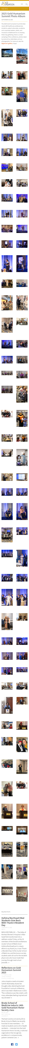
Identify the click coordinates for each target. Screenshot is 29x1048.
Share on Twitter (19, 1046)
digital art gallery (6, 43)
